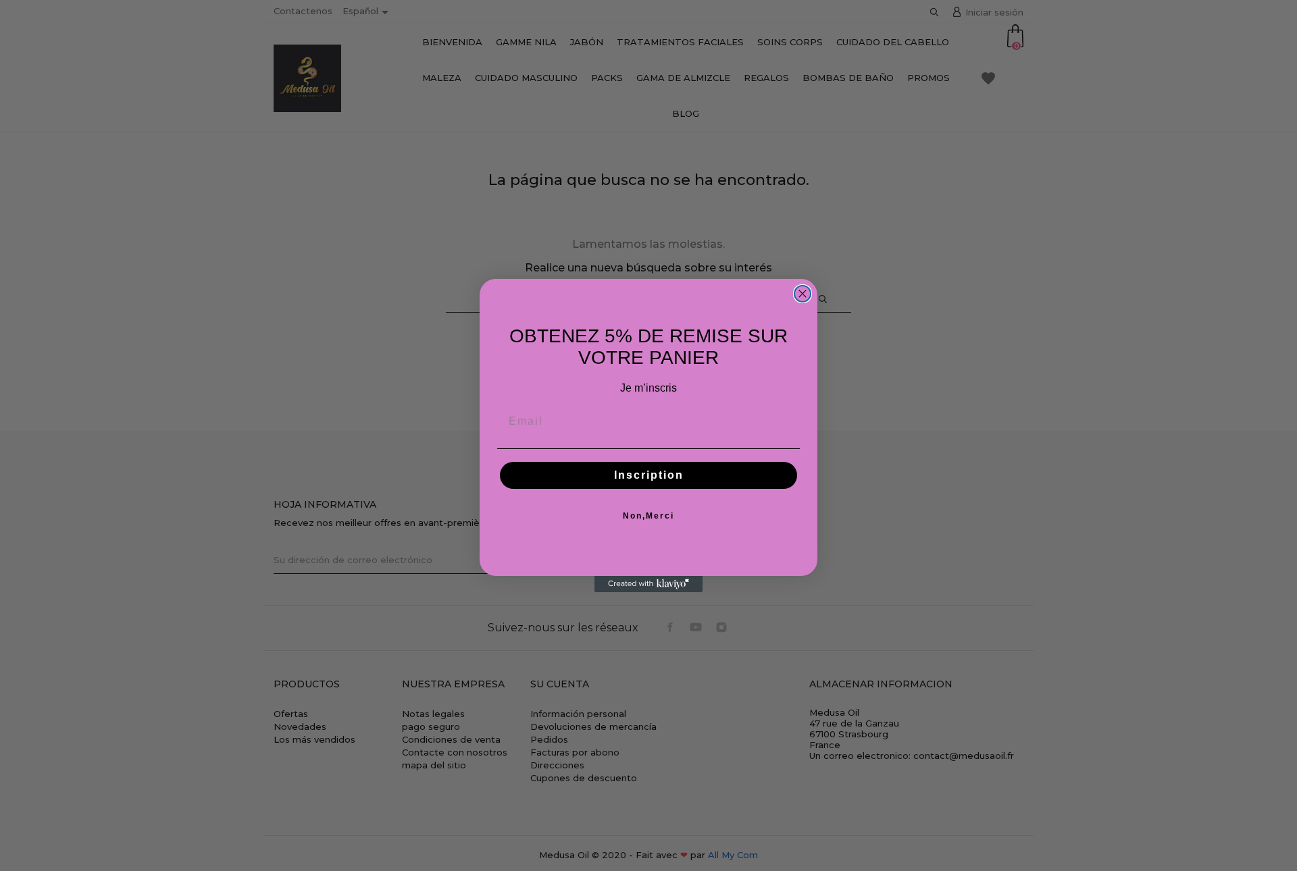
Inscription (649, 475)
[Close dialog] (802, 294)
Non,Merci (648, 516)
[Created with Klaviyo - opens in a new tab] (648, 584)
